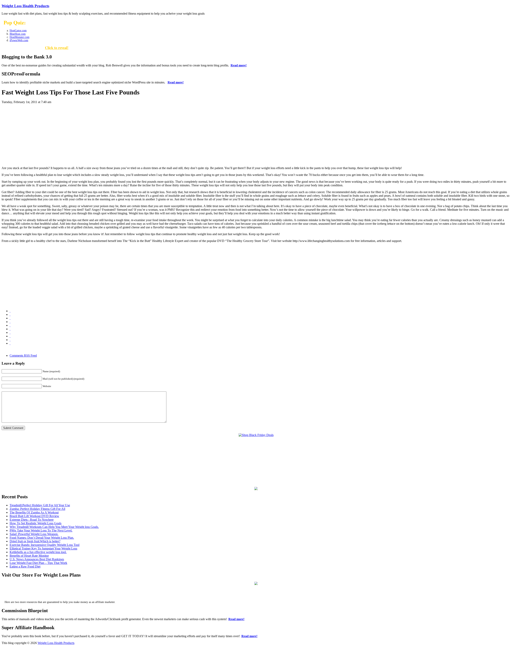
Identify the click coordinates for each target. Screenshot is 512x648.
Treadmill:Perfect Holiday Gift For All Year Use (40, 505)
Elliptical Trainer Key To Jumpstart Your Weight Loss (43, 548)
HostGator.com (18, 30)
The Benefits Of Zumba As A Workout (34, 512)
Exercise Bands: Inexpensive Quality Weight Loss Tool (44, 545)
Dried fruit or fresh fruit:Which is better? (35, 541)
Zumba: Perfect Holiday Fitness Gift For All (37, 509)
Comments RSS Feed (23, 355)
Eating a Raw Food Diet (25, 566)
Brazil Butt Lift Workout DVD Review (34, 516)
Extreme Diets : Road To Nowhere (32, 519)
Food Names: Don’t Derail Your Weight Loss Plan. (42, 537)
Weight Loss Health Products (25, 6)
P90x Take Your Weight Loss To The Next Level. (41, 530)
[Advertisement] (256, 135)
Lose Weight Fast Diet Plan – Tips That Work (38, 563)
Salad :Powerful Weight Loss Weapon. (34, 534)
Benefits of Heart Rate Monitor (29, 555)
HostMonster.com (19, 37)
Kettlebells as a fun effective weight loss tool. (38, 552)
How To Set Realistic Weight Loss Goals (35, 523)
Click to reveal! (56, 47)
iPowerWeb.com (19, 40)
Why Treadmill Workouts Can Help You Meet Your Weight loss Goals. (54, 527)
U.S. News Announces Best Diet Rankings (37, 559)
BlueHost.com (18, 33)
